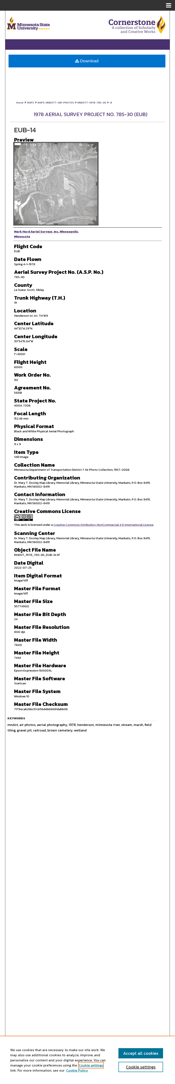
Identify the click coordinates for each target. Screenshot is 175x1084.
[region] (87, 1060)
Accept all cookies (140, 1053)
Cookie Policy (77, 1070)
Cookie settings (91, 1065)
